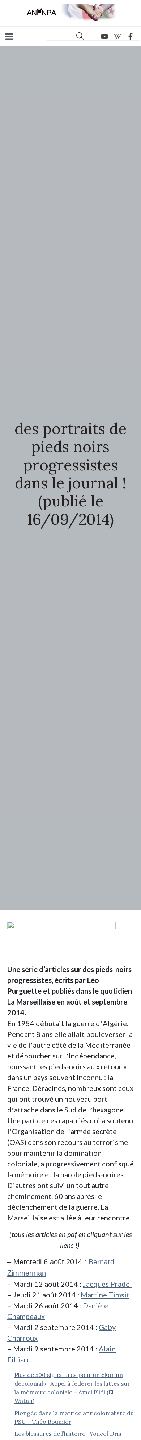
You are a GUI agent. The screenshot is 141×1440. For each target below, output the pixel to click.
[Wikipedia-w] (117, 36)
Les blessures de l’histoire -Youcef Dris (67, 1433)
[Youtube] (104, 36)
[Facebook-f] (130, 36)
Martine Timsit (105, 1294)
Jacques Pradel (107, 1283)
